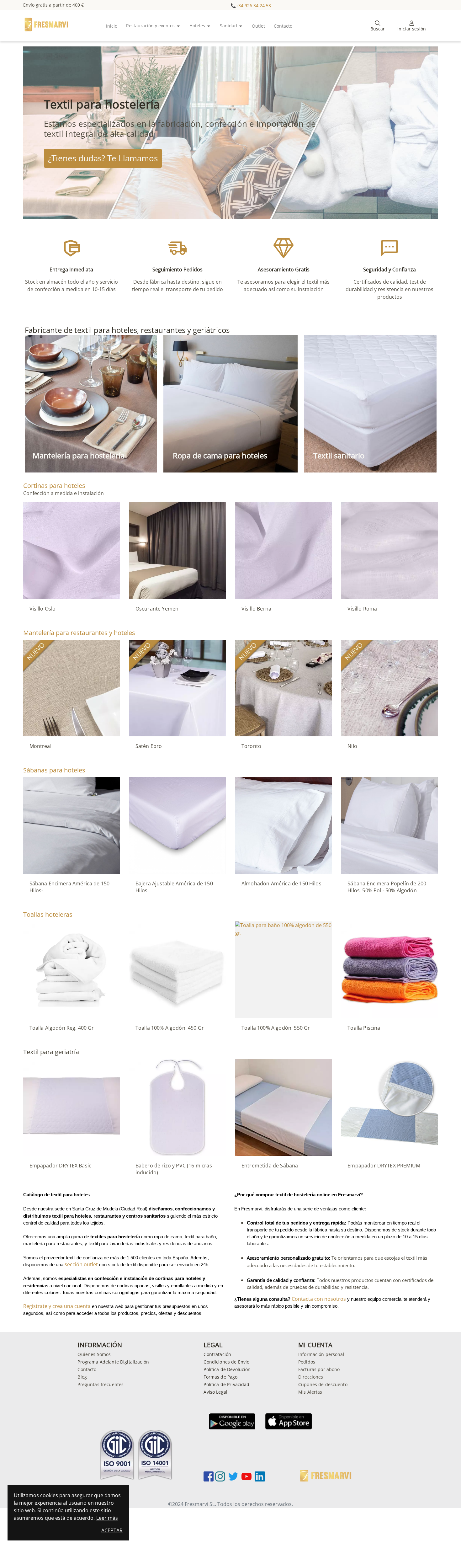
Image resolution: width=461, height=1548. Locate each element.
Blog (82, 1377)
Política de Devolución (227, 1369)
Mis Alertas (310, 1392)
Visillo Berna (256, 608)
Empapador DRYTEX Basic (60, 1165)
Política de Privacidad (226, 1384)
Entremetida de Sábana (269, 1165)
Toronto (251, 746)
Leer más (107, 1517)
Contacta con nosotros (319, 1298)
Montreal (40, 746)
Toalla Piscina (363, 1027)
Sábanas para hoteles (54, 770)
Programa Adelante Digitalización (113, 1362)
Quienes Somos (94, 1354)
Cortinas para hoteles (54, 485)
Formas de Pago (220, 1377)
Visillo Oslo (42, 608)
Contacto (86, 1369)
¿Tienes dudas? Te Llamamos (103, 158)
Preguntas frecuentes (100, 1384)
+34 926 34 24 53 (253, 5)
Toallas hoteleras (47, 914)
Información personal (321, 1354)
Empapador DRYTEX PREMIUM (383, 1165)
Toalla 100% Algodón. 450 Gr (169, 1027)
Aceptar (112, 1530)
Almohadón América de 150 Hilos (281, 883)
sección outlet (81, 1264)
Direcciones (310, 1377)
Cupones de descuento (322, 1384)
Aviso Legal (215, 1392)
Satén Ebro (148, 746)
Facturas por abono (319, 1369)
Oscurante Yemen (156, 608)
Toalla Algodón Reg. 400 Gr (61, 1027)
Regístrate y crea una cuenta (116, 1309)
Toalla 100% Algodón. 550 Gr (275, 1027)
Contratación (217, 1354)
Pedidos (306, 1362)
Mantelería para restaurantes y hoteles (79, 632)
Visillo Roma (362, 608)
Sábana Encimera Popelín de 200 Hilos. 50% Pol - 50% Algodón (386, 887)
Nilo (352, 746)
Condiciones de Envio (226, 1362)
